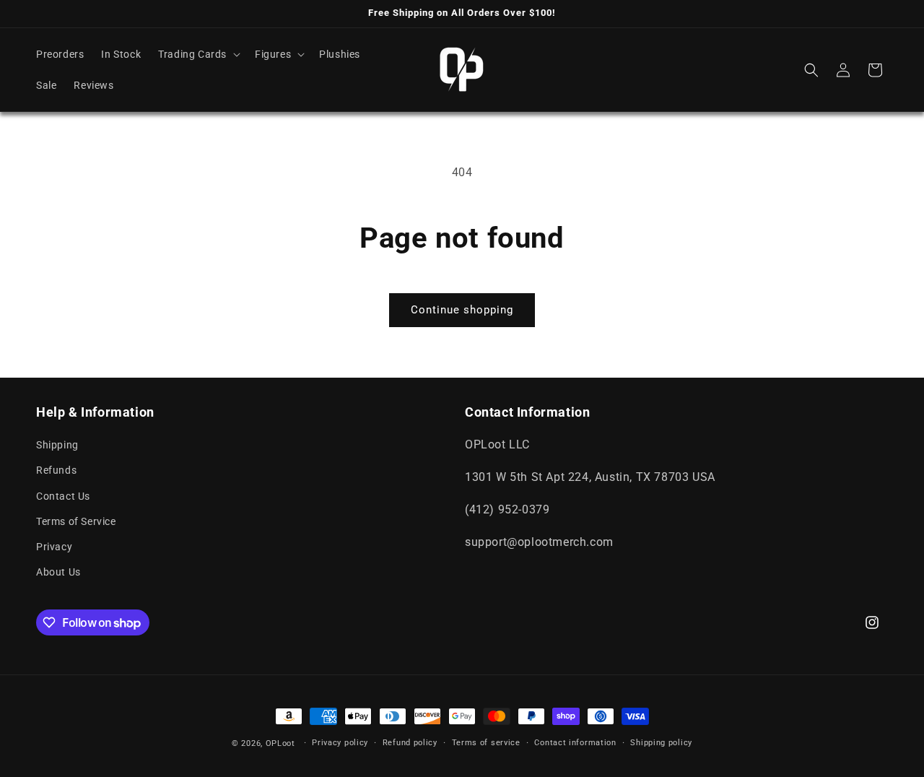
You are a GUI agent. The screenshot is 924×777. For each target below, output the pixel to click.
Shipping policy (661, 742)
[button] (197, 54)
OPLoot (280, 743)
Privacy (54, 546)
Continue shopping (462, 309)
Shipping (57, 445)
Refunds (56, 470)
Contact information (575, 742)
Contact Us (63, 496)
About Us (58, 572)
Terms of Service (76, 521)
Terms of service (486, 742)
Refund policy (410, 742)
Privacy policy (340, 742)
